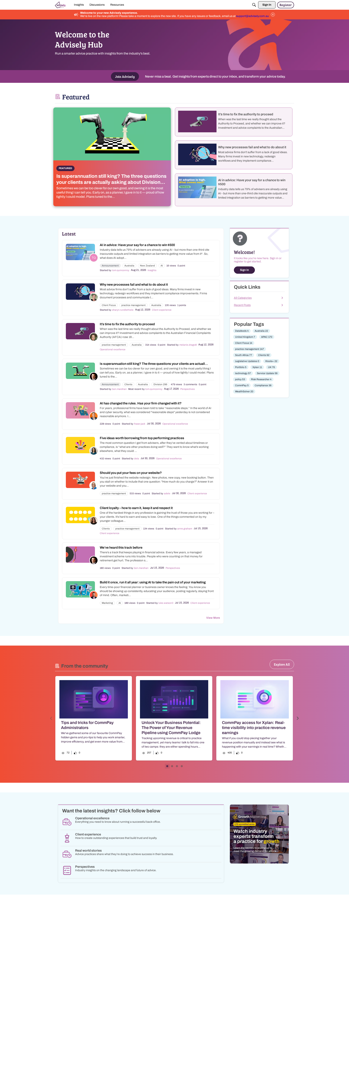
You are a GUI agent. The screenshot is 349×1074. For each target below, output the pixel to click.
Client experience (161, 309)
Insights (152, 270)
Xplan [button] (257, 367)
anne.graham (184, 528)
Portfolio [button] (240, 367)
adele (167, 493)
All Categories (243, 297)
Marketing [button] (107, 603)
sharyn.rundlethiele (123, 309)
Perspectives (187, 389)
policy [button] (240, 379)
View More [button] (213, 617)
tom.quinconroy (120, 270)
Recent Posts (242, 305)
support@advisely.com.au (252, 16)
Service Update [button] (267, 373)
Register (286, 5)
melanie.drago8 (188, 344)
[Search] (254, 4)
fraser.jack (139, 423)
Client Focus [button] (109, 305)
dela (136, 458)
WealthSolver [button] (244, 391)
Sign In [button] (244, 269)
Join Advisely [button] (125, 76)
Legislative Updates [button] (247, 361)
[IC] (60, 5)
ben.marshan (119, 389)
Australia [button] (129, 265)
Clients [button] (128, 384)
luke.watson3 (166, 603)
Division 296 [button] (160, 384)
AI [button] (162, 265)
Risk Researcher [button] (261, 379)
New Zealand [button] (147, 265)
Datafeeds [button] (242, 330)
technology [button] (243, 373)
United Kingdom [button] (245, 337)
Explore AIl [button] (282, 664)
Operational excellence (112, 349)
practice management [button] (133, 305)
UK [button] (271, 367)
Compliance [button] (263, 385)
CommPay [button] (242, 385)
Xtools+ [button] (271, 361)
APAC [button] (266, 337)
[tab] (167, 766)
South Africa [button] (243, 355)
